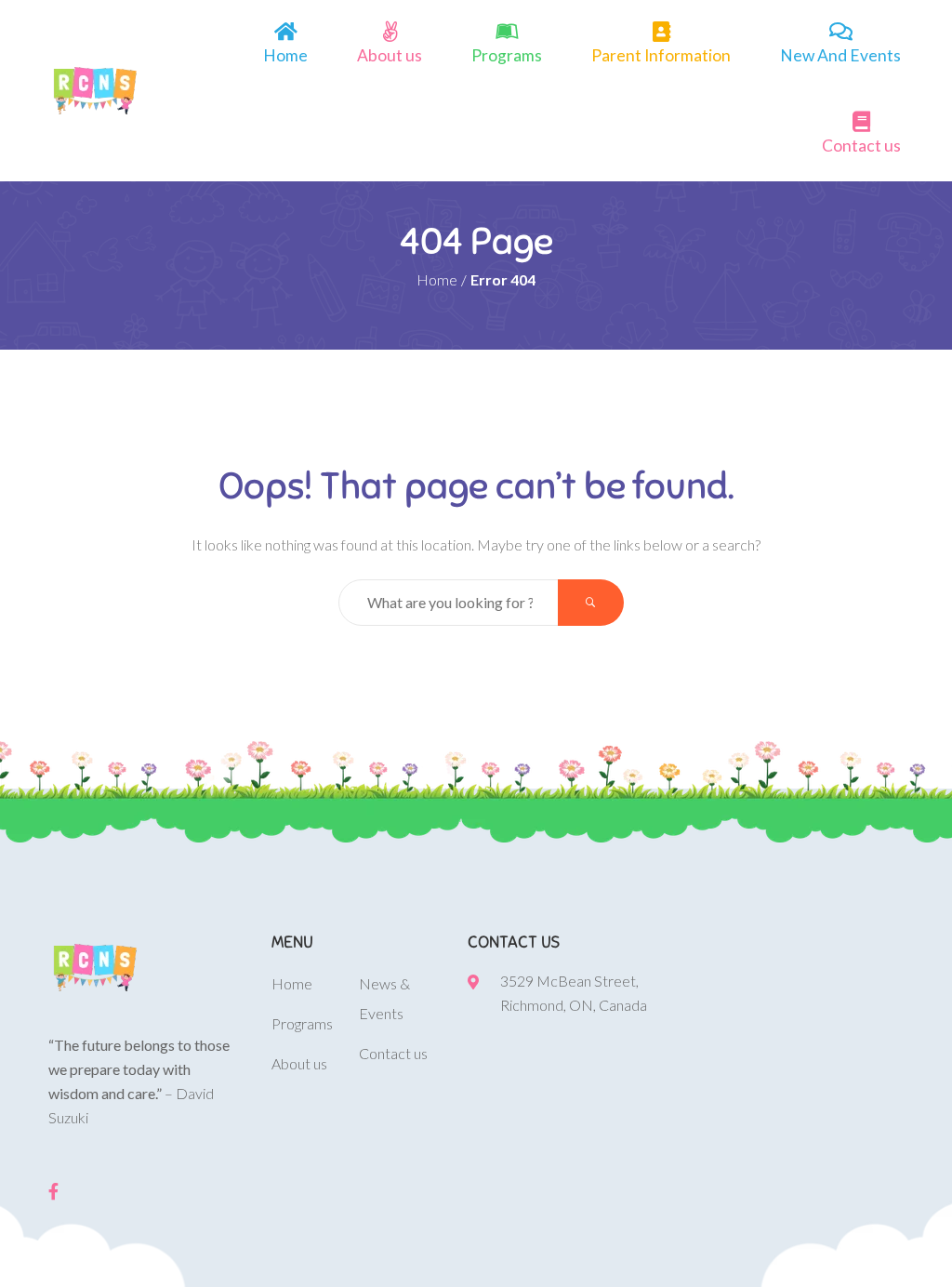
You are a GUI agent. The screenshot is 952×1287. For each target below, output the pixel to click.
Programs (506, 55)
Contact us (861, 145)
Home (285, 55)
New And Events (840, 55)
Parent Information (661, 55)
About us (389, 55)
